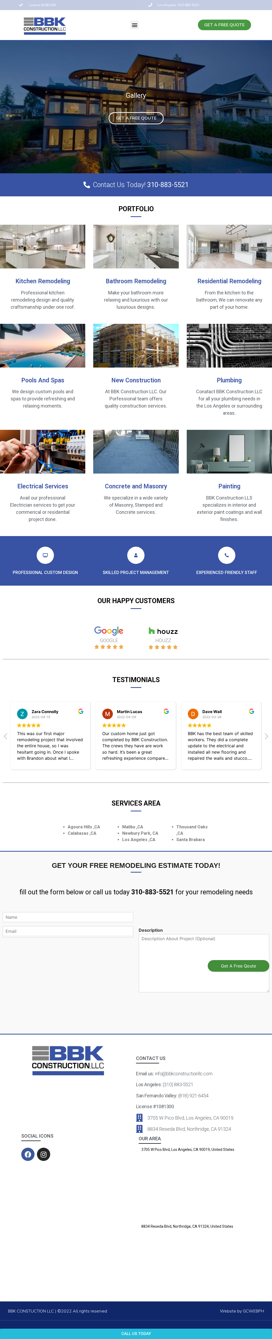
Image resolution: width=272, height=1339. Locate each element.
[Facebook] (28, 1154)
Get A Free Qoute (238, 966)
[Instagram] (43, 1154)
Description (151, 930)
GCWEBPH (253, 1311)
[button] (134, 25)
